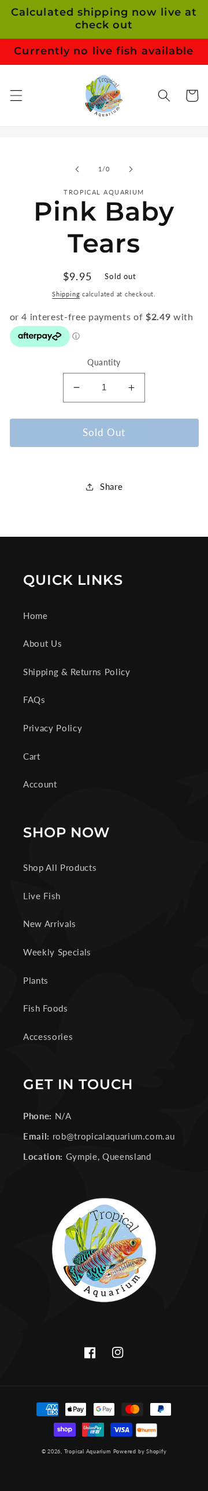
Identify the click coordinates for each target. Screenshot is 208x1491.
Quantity (104, 362)
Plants (36, 980)
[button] (15, 95)
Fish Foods (45, 1008)
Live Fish (42, 896)
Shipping (66, 294)
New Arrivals (49, 923)
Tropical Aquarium (87, 1451)
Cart (31, 756)
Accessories (48, 1036)
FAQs (34, 699)
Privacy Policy (52, 728)
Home (35, 615)
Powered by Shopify (140, 1451)
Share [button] (111, 486)
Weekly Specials (57, 952)
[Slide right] (130, 169)
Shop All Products (59, 867)
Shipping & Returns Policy (77, 671)
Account (40, 784)
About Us (42, 643)
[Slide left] (77, 169)
